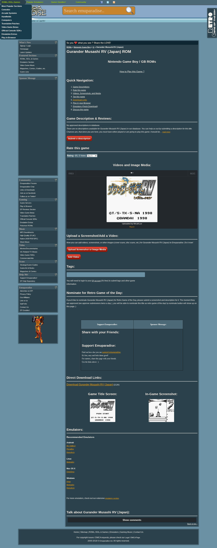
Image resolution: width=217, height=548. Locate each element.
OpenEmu (70, 472)
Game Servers (25, 203)
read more (166, 132)
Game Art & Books (27, 268)
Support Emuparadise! (28, 278)
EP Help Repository (27, 281)
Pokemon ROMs (26, 226)
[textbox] (98, 10)
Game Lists (24, 72)
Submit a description (79, 138)
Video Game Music (27, 65)
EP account (96, 281)
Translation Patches (11, 24)
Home (76, 532)
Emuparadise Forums (28, 183)
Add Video (73, 256)
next (192, 173)
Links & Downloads (27, 190)
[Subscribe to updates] (114, 2)
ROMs (69, 47)
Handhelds (6, 17)
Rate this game (79, 90)
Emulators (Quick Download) (85, 106)
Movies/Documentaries (29, 248)
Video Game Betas (10, 27)
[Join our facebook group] (101, 2)
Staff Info (23, 304)
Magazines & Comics (28, 271)
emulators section (112, 498)
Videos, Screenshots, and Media (87, 93)
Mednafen (70, 462)
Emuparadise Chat (27, 187)
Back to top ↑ (192, 524)
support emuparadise (111, 352)
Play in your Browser (82, 103)
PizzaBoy (70, 449)
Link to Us (24, 301)
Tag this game (79, 97)
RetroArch (71, 452)
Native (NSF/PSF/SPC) (29, 239)
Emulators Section (27, 62)
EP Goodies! (25, 310)
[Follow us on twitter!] (108, 2)
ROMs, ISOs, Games (11, 2)
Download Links (80, 100)
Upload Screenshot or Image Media (87, 249)
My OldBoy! (71, 446)
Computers (7, 20)
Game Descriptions (81, 87)
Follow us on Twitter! (28, 196)
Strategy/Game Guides (29, 265)
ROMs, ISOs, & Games (29, 59)
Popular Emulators (35, 2)
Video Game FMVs (27, 255)
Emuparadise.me (106, 541)
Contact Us (24, 307)
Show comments (132, 520)
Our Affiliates (25, 297)
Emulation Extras (9, 34)
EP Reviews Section (28, 209)
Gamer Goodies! (58, 2)
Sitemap (84, 532)
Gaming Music (126, 532)
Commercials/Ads (27, 258)
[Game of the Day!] (212, 23)
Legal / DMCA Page (132, 537)
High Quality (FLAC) (28, 235)
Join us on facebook (28, 193)
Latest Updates (26, 52)
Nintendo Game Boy (82, 47)
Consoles (6, 10)
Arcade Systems (9, 13)
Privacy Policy (25, 294)
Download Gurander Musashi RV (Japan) (90, 384)
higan (69, 482)
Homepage (24, 49)
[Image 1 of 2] (132, 199)
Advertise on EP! (26, 291)
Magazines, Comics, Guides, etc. (33, 68)
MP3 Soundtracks (27, 232)
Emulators (114, 532)
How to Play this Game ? (132, 71)
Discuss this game (81, 110)
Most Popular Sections (12, 6)
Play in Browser (9, 38)
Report (131, 227)
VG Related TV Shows (28, 252)
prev (71, 173)
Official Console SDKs (12, 31)
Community (81, 2)
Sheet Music (25, 242)
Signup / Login (25, 46)
